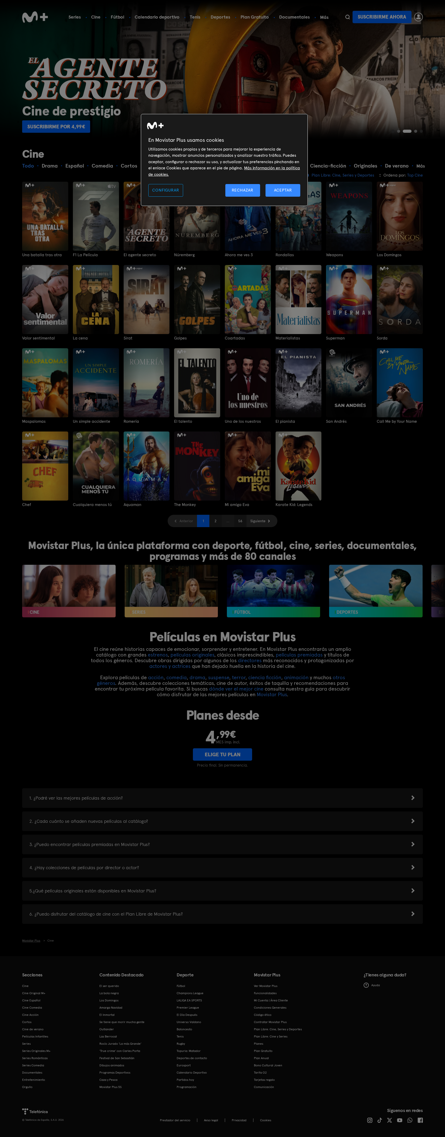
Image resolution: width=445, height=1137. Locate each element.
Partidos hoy (185, 1080)
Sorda (382, 338)
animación (296, 677)
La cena (80, 338)
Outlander (106, 1029)
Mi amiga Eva (237, 504)
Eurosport (184, 1065)
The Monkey (185, 504)
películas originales (192, 655)
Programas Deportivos (114, 1072)
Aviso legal (211, 1120)
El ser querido (109, 986)
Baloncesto (184, 1029)
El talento (183, 421)
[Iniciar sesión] (418, 17)
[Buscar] (347, 17)
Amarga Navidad (110, 1007)
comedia (176, 677)
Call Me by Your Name (397, 421)
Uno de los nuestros (243, 421)
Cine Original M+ (33, 993)
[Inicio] (35, 17)
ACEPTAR (283, 190)
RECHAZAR (242, 190)
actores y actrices (170, 666)
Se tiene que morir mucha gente (121, 1022)
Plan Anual (261, 1058)
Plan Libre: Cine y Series (270, 1036)
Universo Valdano (189, 1022)
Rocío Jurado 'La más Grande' (120, 1043)
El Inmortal (107, 1015)
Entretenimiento (33, 1080)
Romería (131, 421)
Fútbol (117, 17)
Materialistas (288, 338)
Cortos (26, 1022)
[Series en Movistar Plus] (171, 591)
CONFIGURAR (165, 190)
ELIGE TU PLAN (223, 754)
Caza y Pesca (108, 1080)
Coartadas (235, 338)
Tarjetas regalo (264, 1080)
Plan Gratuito (255, 17)
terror (238, 677)
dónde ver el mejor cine (236, 689)
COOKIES (265, 1120)
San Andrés (336, 421)
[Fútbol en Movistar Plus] (273, 591)
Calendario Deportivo (192, 1072)
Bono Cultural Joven (268, 1065)
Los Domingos (389, 255)
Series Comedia (33, 1065)
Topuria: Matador (189, 1051)
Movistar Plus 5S (110, 1087)
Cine (95, 17)
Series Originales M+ (36, 1051)
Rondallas (285, 255)
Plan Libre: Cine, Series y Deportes (278, 1029)
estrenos (158, 655)
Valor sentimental (38, 338)
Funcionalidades (265, 993)
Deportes (220, 17)
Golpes (180, 338)
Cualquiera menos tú (92, 504)
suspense (218, 677)
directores (250, 660)
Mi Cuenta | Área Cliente (271, 1000)
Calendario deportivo (157, 17)
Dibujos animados (111, 1065)
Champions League (190, 993)
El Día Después (187, 1015)
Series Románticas (35, 1058)
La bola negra (109, 993)
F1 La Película (85, 255)
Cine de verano (33, 1029)
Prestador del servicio (175, 1120)
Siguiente (258, 521)
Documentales (294, 17)
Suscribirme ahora (382, 17)
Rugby (181, 1043)
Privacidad (239, 1120)
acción (156, 677)
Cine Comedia (32, 1007)
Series (75, 17)
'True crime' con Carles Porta (119, 1051)
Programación (186, 1087)
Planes (258, 1043)
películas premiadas (299, 655)
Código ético (262, 1015)
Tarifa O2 (260, 1072)
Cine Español (31, 1000)
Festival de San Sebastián (116, 1058)
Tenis (195, 17)
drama (197, 677)
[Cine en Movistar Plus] (69, 591)
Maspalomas (34, 421)
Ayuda (375, 985)
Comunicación (264, 1087)
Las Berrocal (108, 1036)
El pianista (285, 421)
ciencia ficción (264, 677)
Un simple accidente (91, 421)
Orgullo (27, 1087)
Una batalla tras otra (42, 255)
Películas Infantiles (35, 1036)
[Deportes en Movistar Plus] (376, 591)
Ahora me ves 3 (239, 255)
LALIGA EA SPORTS (189, 1000)
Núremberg (184, 255)
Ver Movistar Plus (265, 986)
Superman (335, 338)
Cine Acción (30, 1015)
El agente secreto (140, 255)
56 (240, 521)
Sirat (128, 338)
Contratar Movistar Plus (270, 1022)
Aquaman (132, 504)
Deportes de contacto (192, 1058)
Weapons (334, 255)
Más (324, 17)
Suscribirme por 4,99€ (56, 126)
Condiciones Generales (270, 1007)
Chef (26, 504)
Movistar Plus (272, 694)
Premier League (188, 1007)
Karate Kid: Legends (294, 504)
